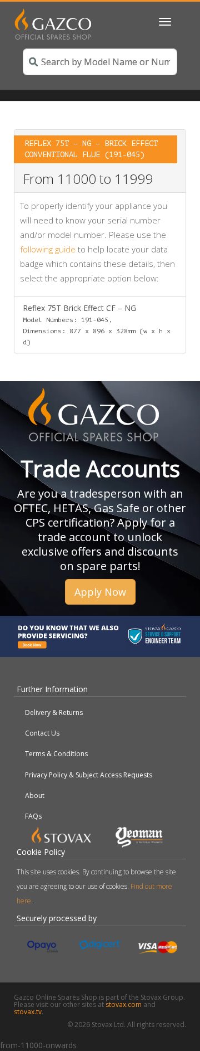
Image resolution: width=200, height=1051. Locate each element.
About (34, 795)
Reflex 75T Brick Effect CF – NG (97, 324)
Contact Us (42, 733)
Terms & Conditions (56, 753)
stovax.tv (28, 1011)
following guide (48, 249)
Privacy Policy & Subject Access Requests (88, 775)
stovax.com (124, 1004)
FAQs (33, 816)
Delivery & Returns (54, 712)
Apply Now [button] (100, 592)
